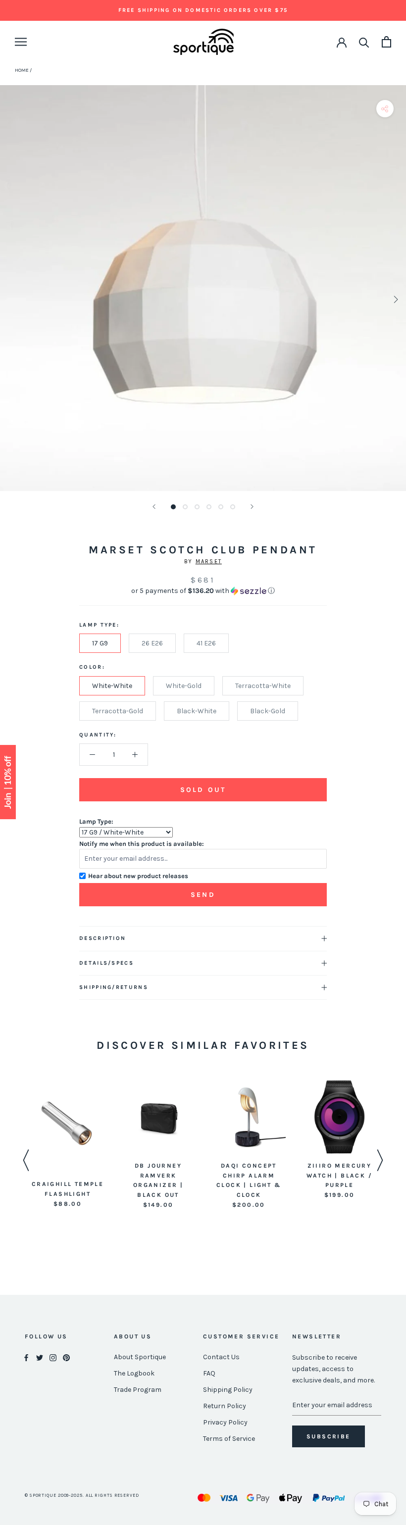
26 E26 (152, 643)
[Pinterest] (66, 1357)
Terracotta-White (263, 686)
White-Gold (184, 686)
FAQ (209, 1373)
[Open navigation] (21, 42)
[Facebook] (26, 1357)
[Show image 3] (197, 506)
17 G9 (100, 643)
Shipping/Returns (113, 987)
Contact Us (221, 1357)
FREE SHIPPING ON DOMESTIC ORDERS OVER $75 (203, 10)
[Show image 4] (208, 506)
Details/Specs (106, 963)
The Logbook (134, 1373)
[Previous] (153, 506)
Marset (209, 561)
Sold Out (203, 790)
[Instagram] (53, 1357)
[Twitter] (39, 1357)
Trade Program (137, 1389)
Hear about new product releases (138, 876)
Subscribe (328, 1436)
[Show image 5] (220, 506)
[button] (203, 591)
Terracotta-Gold (117, 711)
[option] (67, 1145)
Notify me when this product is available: (141, 843)
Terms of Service (229, 1438)
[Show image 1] (173, 506)
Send (203, 894)
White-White (112, 686)
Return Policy (224, 1406)
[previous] (11, 299)
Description (102, 938)
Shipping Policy (228, 1389)
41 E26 (206, 643)
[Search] (364, 42)
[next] (395, 299)
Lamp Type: (96, 821)
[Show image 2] (185, 506)
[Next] (252, 506)
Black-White (196, 711)
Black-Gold (267, 711)
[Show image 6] (232, 506)
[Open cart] (386, 42)
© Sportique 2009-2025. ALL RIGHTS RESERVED (82, 1495)
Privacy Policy (225, 1422)
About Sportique (140, 1357)
